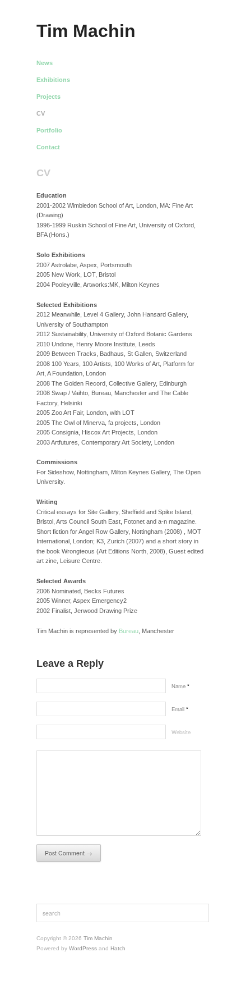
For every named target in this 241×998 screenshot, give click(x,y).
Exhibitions (53, 80)
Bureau (128, 631)
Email (180, 709)
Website (181, 732)
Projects (48, 97)
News (44, 63)
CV (40, 114)
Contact (48, 147)
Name (180, 686)
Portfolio (49, 130)
